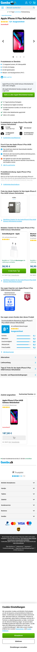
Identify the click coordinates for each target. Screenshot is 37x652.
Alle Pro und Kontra (9, 165)
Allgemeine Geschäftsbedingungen (25, 548)
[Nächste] (34, 41)
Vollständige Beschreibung (11, 184)
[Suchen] (33, 7)
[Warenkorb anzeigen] (34, 2)
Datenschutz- (20, 629)
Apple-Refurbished (6, 15)
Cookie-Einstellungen (8, 548)
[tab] (13, 57)
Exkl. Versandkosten (13, 275)
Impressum (28, 546)
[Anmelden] (26, 2)
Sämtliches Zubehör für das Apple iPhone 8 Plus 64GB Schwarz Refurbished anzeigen (19, 220)
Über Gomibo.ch (10, 546)
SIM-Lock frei (8, 77)
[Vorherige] (3, 41)
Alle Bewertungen (8, 352)
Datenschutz (19, 546)
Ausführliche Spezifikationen (12, 138)
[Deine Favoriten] (30, 2)
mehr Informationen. (18, 543)
